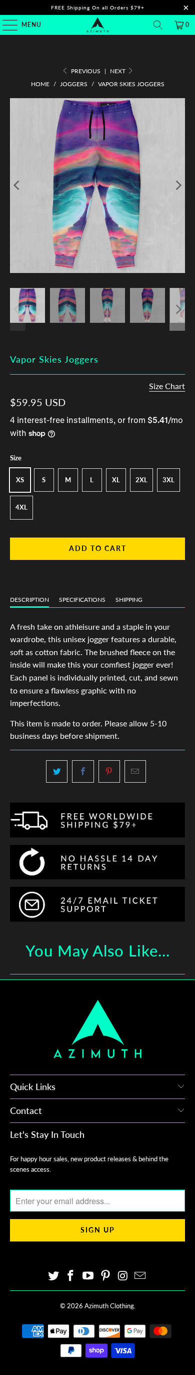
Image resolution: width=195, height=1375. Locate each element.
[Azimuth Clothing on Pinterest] (106, 1276)
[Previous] (18, 185)
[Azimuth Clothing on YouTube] (88, 1276)
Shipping (129, 599)
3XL (168, 480)
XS (20, 480)
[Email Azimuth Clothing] (140, 1276)
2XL (142, 480)
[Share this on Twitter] (57, 771)
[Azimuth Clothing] (97, 25)
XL (116, 480)
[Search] (158, 25)
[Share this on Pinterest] (109, 771)
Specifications (82, 599)
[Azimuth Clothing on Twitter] (53, 1276)
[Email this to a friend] (135, 771)
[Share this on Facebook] (83, 771)
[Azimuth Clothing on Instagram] (123, 1276)
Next (118, 71)
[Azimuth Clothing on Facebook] (71, 1276)
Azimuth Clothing (109, 1306)
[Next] (178, 185)
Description (29, 599)
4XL (22, 507)
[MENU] (5, 25)
